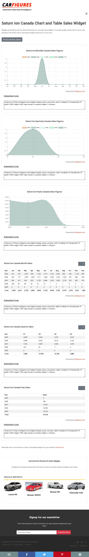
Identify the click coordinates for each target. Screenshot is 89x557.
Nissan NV (55, 492)
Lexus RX (12, 494)
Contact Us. (60, 447)
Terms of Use (6, 544)
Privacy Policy (18, 544)
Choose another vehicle (12, 40)
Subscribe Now (63, 532)
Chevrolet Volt (76, 492)
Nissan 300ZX (34, 495)
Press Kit (28, 544)
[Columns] (83, 264)
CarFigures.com (79, 91)
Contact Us (73, 546)
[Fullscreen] (79, 264)
